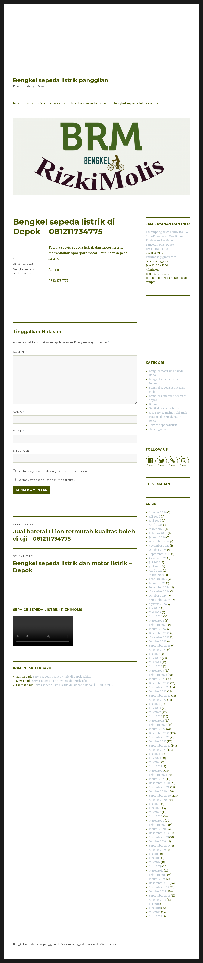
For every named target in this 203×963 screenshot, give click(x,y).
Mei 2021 (155, 762)
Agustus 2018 (157, 900)
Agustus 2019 (157, 850)
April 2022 (155, 716)
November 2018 (159, 887)
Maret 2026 (156, 529)
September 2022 (160, 695)
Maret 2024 (156, 620)
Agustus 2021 (157, 750)
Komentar (21, 351)
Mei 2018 (154, 912)
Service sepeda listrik (163, 425)
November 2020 (159, 787)
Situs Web (21, 450)
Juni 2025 (155, 566)
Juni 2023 (155, 658)
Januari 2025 (157, 583)
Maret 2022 (156, 720)
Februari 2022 (158, 725)
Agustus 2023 (158, 650)
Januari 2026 (157, 537)
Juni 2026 (155, 520)
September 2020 (160, 795)
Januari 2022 (157, 729)
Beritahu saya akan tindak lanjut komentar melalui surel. (53, 471)
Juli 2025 (154, 562)
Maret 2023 (156, 670)
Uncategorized (158, 429)
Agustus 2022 (158, 700)
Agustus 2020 (158, 800)
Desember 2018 (159, 883)
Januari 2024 (157, 629)
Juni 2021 (155, 758)
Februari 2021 (158, 775)
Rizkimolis (21, 103)
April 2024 (156, 616)
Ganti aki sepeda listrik (164, 408)
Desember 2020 (159, 783)
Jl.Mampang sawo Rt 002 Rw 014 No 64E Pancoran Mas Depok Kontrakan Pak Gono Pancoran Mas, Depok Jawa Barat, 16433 (167, 240)
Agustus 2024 (158, 604)
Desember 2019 (159, 833)
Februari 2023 (158, 675)
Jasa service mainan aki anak (168, 412)
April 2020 (156, 816)
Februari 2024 (158, 625)
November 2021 (159, 737)
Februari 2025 (158, 579)
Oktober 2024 (158, 595)
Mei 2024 (155, 612)
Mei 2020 (155, 812)
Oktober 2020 (158, 791)
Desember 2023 (159, 633)
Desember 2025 (159, 541)
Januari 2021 (157, 779)
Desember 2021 (159, 733)
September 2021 (159, 745)
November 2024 (159, 591)
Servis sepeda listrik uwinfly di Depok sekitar (62, 676)
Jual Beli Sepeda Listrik (89, 103)
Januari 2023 (157, 679)
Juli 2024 (154, 608)
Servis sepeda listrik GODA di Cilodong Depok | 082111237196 (73, 685)
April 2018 (155, 916)
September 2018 (159, 895)
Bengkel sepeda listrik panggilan (60, 80)
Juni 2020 (155, 808)
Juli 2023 (154, 654)
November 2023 (159, 637)
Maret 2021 (156, 770)
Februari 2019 (157, 875)
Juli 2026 (154, 516)
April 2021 (155, 766)
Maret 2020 (156, 820)
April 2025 (155, 570)
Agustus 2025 (157, 558)
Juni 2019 (154, 858)
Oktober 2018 (157, 891)
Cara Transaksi (49, 103)
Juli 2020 (154, 804)
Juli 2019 (154, 854)
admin (17, 258)
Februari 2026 (158, 533)
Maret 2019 (156, 870)
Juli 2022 (154, 704)
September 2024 (160, 600)
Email (18, 431)
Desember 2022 (159, 683)
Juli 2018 (154, 904)
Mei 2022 (155, 712)
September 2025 (159, 554)
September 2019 (159, 845)
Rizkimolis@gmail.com (161, 257)
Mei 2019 (154, 862)
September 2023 (160, 645)
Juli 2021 (154, 754)
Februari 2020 (158, 825)
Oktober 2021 (157, 741)
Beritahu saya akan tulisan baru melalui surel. (46, 479)
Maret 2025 (156, 575)
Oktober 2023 (158, 641)
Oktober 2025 (157, 550)
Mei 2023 (155, 662)
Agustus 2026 (158, 512)
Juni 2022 (155, 708)
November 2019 (159, 837)
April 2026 (155, 525)
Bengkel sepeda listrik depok (135, 103)
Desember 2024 (159, 587)
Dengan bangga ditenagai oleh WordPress (88, 944)
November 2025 (159, 545)
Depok (153, 404)
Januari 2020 (157, 829)
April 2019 (155, 866)
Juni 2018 (155, 908)
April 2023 (155, 666)
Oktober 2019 (157, 841)
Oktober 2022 (158, 691)
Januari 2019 (157, 879)
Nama (18, 412)
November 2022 (159, 687)
